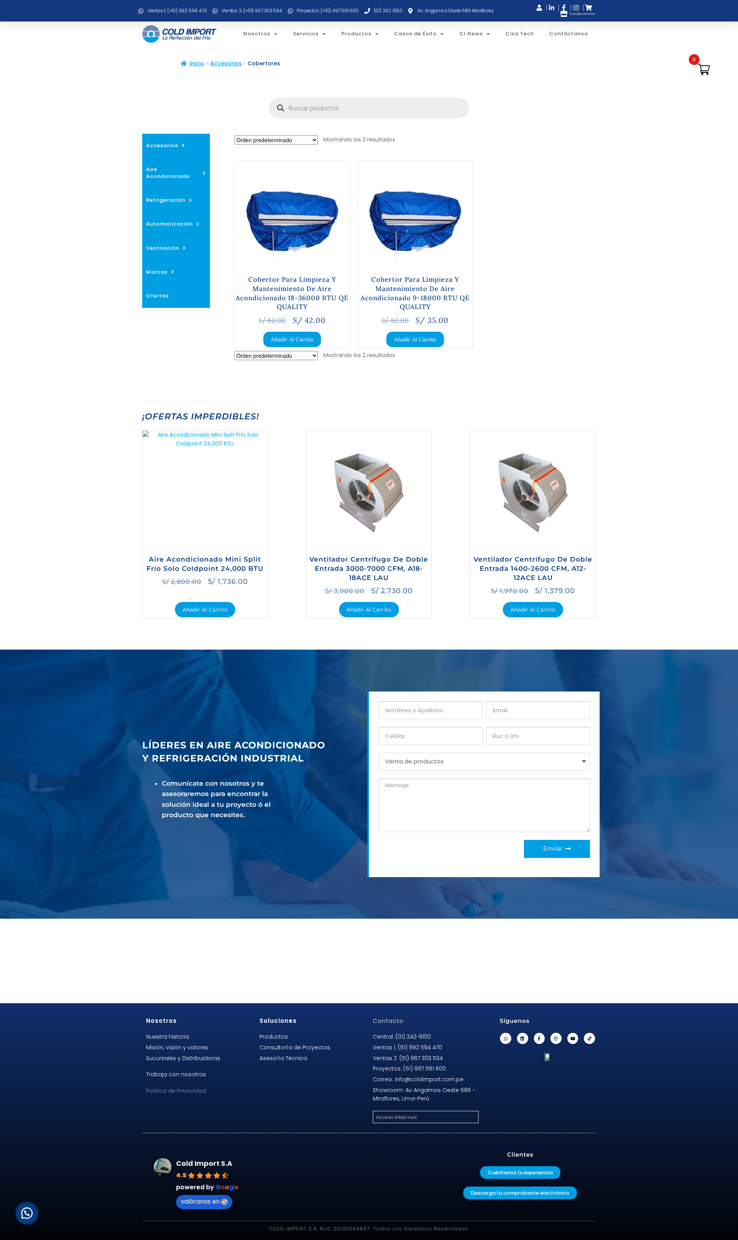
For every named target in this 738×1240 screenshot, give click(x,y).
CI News (471, 33)
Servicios (306, 33)
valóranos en (200, 1201)
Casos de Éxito (415, 33)
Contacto (388, 1021)
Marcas (157, 272)
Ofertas (157, 295)
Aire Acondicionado (168, 173)
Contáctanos (568, 33)
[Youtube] (572, 1038)
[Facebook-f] (539, 1038)
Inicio (196, 63)
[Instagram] (556, 1038)
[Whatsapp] (505, 1038)
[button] (26, 1213)
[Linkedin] (522, 1038)
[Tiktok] (589, 1038)
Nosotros (256, 33)
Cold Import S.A (204, 1163)
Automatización (169, 224)
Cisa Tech (519, 33)
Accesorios (226, 63)
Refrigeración (165, 200)
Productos (356, 33)
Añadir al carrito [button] (292, 339)
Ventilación (162, 248)
